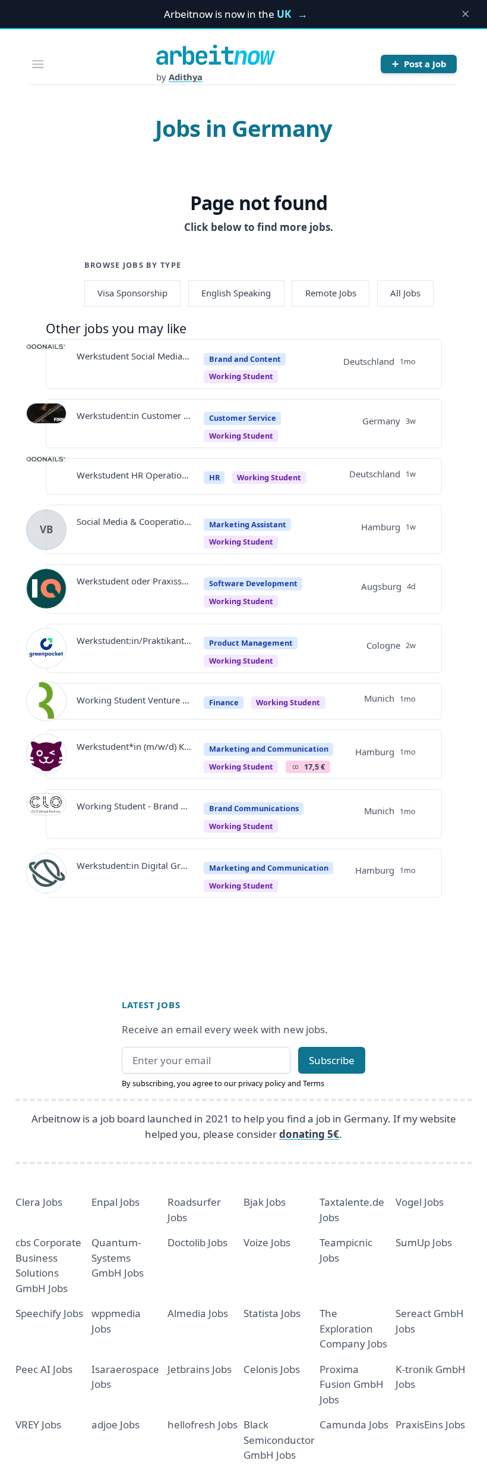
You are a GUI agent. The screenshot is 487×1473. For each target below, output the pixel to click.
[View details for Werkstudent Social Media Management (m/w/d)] (46, 364)
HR (214, 477)
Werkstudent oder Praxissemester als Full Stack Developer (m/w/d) (134, 581)
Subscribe (332, 1060)
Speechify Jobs (49, 1313)
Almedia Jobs (197, 1313)
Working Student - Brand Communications (134, 806)
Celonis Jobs (272, 1369)
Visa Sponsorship (132, 293)
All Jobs (405, 293)
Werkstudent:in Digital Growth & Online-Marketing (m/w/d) (134, 865)
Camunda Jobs (354, 1424)
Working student (241, 541)
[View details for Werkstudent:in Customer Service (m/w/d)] (46, 423)
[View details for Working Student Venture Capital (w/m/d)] (46, 701)
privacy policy (262, 1083)
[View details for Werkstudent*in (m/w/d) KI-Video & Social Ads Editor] (46, 754)
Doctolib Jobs (197, 1242)
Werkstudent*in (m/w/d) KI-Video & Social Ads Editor (134, 746)
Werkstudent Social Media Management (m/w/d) (134, 356)
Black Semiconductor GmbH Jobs (279, 1440)
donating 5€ (309, 1134)
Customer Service (242, 417)
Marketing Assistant (247, 524)
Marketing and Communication (268, 748)
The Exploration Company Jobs (353, 1328)
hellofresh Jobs (202, 1424)
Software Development (253, 583)
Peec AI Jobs (43, 1369)
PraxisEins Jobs (430, 1424)
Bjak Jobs (265, 1202)
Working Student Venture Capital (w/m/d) (134, 700)
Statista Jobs (272, 1313)
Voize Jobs (267, 1242)
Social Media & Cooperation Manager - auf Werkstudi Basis (134, 521)
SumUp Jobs (424, 1242)
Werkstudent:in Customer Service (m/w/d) (134, 415)
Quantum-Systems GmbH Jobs (117, 1258)
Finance (224, 702)
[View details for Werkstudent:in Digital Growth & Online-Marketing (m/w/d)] (46, 873)
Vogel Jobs (420, 1202)
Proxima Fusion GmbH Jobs (352, 1384)
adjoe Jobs (115, 1424)
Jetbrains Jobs (199, 1369)
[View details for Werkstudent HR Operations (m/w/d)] (46, 476)
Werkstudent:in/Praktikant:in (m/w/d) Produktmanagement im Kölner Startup (134, 640)
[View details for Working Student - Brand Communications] (46, 813)
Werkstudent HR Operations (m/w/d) (134, 475)
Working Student (241, 376)
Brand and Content (245, 359)
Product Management (251, 642)
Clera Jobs (38, 1202)
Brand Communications (254, 808)
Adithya (186, 77)
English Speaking (236, 293)
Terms (313, 1083)
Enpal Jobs (115, 1202)
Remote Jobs (330, 293)
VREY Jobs (38, 1424)
